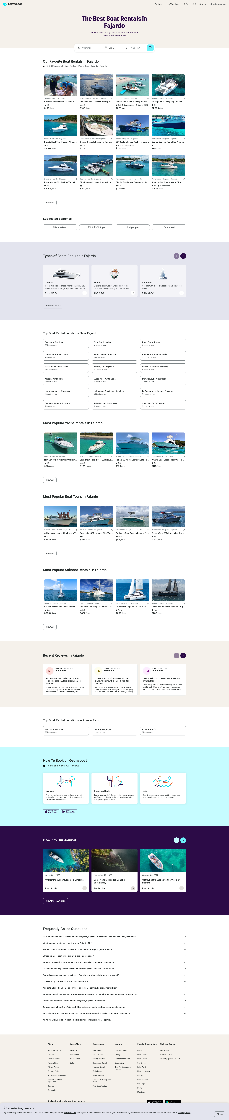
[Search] (150, 47)
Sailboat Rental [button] (98, 1075)
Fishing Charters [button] (99, 1059)
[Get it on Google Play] (69, 812)
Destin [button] (139, 1088)
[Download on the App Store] (51, 812)
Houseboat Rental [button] (100, 1063)
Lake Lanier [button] (141, 1055)
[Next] (183, 256)
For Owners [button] (74, 1055)
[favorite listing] (76, 98)
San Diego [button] (141, 1063)
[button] (173, 4)
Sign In (202, 4)
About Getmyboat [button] (54, 1050)
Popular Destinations (147, 1044)
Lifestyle (118, 1055)
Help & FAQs (165, 1050)
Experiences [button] (98, 1044)
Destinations (120, 1063)
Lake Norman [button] (142, 1079)
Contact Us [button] (52, 1090)
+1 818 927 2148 (166, 1055)
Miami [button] (139, 1050)
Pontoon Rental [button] (99, 1067)
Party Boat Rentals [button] (100, 1086)
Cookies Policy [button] (54, 1071)
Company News (121, 1050)
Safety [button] (72, 1063)
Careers (51, 1055)
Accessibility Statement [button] (57, 1075)
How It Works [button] (75, 1050)
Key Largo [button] (141, 1084)
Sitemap (51, 1086)
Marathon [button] (141, 1092)
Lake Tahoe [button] (142, 1059)
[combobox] (88, 48)
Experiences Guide (122, 1059)
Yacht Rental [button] (97, 1071)
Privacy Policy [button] (184, 1112)
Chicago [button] (140, 1075)
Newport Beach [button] (143, 1071)
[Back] (176, 256)
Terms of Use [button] (70, 1112)
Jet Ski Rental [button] (98, 1055)
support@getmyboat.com (170, 1059)
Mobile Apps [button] (75, 1059)
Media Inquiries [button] (54, 1059)
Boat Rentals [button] (97, 1050)
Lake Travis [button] (141, 1067)
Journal (118, 1044)
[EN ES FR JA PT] (185, 4)
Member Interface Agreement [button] (55, 1080)
